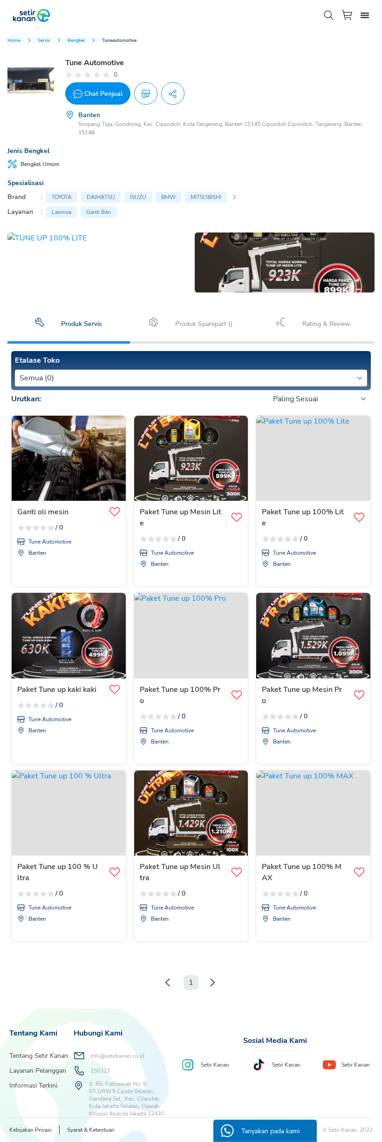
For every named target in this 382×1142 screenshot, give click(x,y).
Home (13, 40)
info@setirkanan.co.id (117, 1056)
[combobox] (20, 378)
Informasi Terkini (33, 1085)
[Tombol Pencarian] (328, 15)
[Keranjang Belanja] (347, 15)
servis (44, 40)
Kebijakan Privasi (30, 1130)
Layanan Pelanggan (37, 1070)
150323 (100, 1071)
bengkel (76, 40)
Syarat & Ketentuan (91, 1130)
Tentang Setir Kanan (38, 1055)
